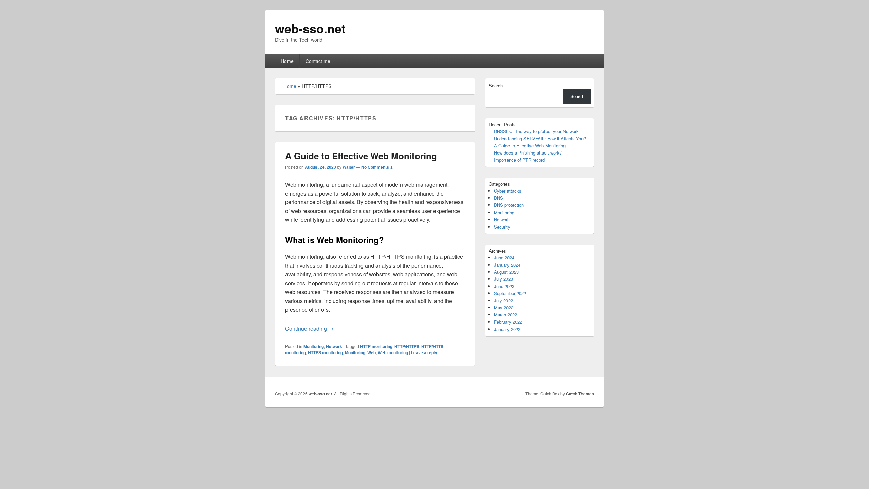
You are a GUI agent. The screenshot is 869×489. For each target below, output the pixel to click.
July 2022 (503, 300)
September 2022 (510, 293)
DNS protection (509, 205)
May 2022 (503, 307)
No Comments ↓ (377, 167)
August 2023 (506, 272)
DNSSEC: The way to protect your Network (536, 131)
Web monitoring (393, 352)
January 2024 (507, 264)
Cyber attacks (507, 190)
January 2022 (507, 329)
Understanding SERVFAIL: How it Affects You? (540, 138)
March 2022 (505, 314)
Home (287, 61)
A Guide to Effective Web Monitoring (361, 155)
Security (502, 226)
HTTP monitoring (376, 346)
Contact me (318, 61)
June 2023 (504, 286)
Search (496, 85)
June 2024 (504, 257)
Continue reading (309, 328)
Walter (349, 167)
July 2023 (503, 279)
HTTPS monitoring (325, 352)
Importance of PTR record (519, 160)
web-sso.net (310, 28)
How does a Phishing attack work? (528, 152)
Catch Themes (580, 394)
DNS (498, 198)
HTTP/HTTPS (406, 346)
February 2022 (508, 322)
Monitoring (313, 346)
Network (334, 346)
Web (371, 352)
